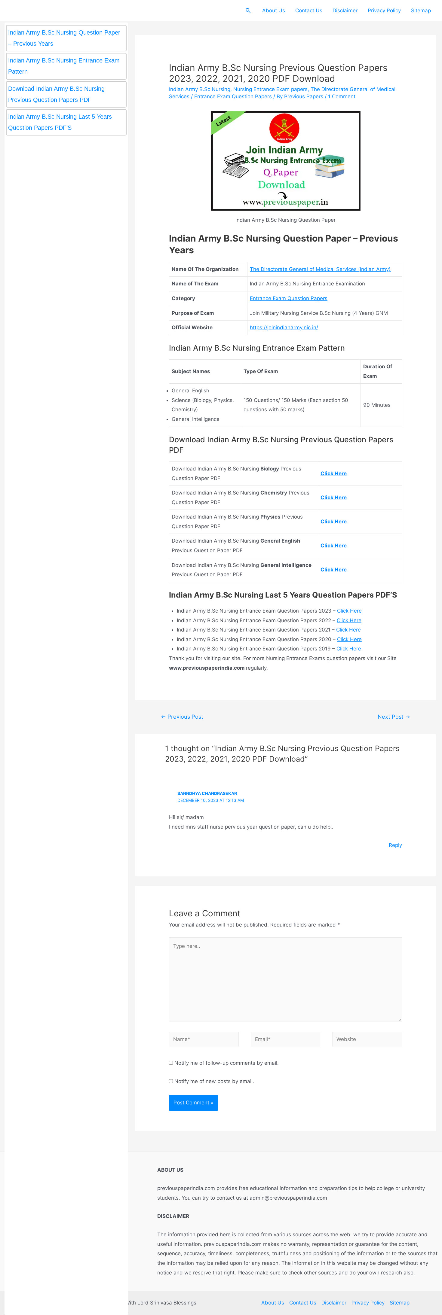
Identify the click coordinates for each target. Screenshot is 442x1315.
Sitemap (421, 11)
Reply (395, 845)
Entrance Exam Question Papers (233, 96)
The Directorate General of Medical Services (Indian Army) (320, 269)
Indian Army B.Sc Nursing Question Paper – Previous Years (64, 38)
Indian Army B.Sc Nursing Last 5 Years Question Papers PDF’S (60, 122)
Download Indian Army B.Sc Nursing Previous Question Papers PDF (56, 94)
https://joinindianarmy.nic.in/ (284, 327)
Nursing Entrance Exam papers (270, 89)
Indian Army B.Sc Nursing (199, 89)
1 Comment (341, 96)
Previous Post (182, 716)
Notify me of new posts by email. (214, 1081)
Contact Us (308, 11)
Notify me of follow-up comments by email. (226, 1063)
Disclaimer (345, 11)
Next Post (394, 716)
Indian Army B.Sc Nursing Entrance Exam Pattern (64, 66)
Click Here (349, 611)
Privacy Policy (384, 11)
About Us (273, 11)
